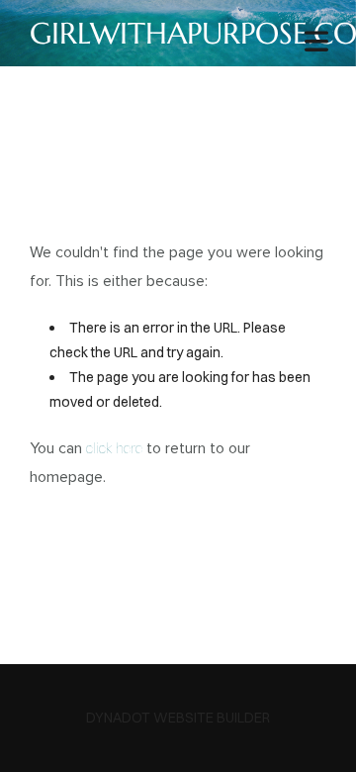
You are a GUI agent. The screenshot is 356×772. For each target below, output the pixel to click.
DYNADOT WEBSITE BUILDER (178, 717)
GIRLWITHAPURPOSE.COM (178, 33)
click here (114, 448)
